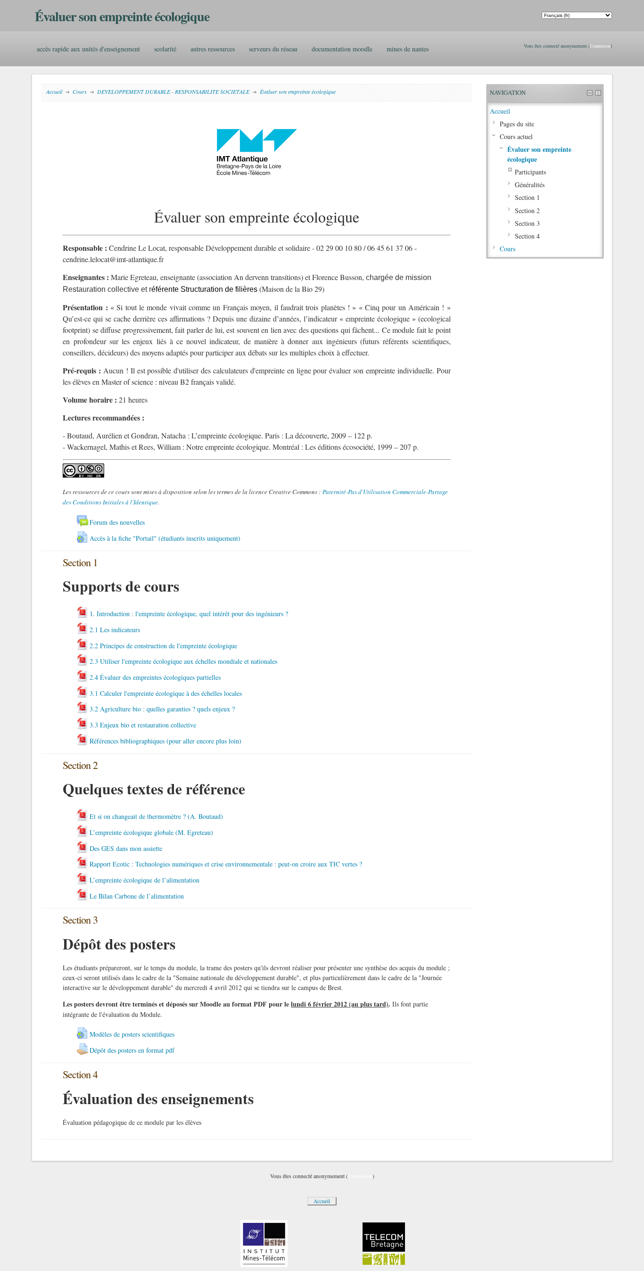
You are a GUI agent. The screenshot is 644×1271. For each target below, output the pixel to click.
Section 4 (527, 235)
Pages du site (517, 123)
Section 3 (527, 223)
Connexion (600, 45)
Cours (80, 91)
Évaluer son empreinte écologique (298, 91)
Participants (530, 171)
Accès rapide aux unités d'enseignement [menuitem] (88, 48)
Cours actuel (516, 136)
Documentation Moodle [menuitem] (342, 48)
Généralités (530, 184)
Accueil (54, 91)
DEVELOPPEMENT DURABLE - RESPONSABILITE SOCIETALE (173, 91)
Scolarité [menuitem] (165, 48)
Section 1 (527, 197)
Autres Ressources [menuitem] (212, 48)
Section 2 (527, 210)
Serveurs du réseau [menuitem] (273, 48)
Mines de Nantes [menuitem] (408, 48)
